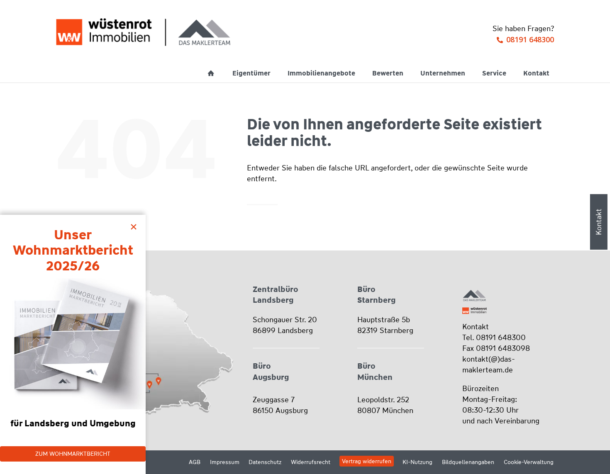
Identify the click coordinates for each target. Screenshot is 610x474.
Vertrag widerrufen (366, 461)
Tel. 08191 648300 (494, 338)
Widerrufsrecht (310, 462)
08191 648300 (530, 39)
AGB (194, 462)
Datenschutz (265, 462)
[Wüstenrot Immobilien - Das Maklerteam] (143, 32)
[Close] (136, 225)
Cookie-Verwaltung (529, 462)
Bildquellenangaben (468, 462)
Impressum (224, 462)
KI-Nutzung (417, 462)
